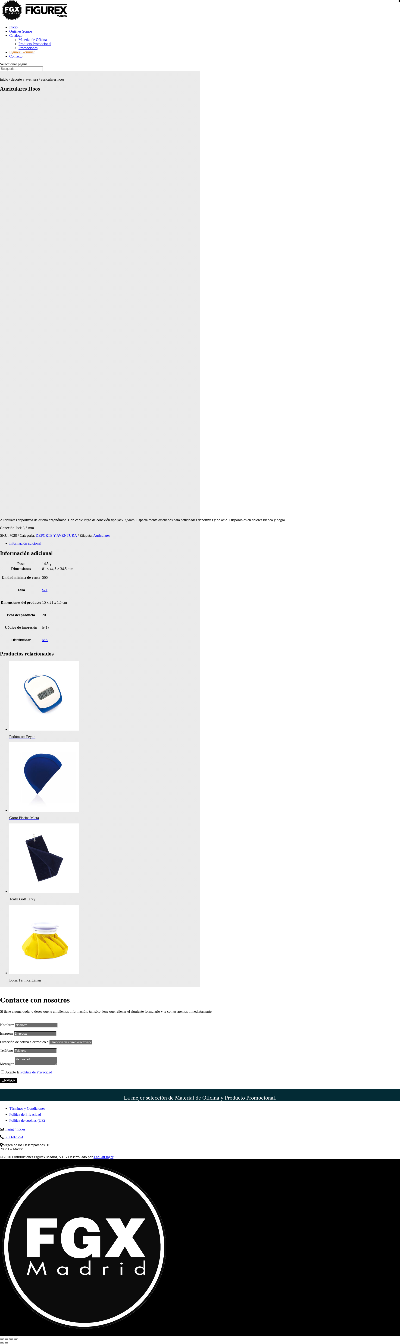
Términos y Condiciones (27, 1108)
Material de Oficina (33, 40)
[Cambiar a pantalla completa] (6, 1339)
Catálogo (15, 35)
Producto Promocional (35, 44)
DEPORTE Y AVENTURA (24, 79)
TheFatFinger (103, 1157)
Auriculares (101, 535)
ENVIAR (8, 1080)
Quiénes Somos (20, 31)
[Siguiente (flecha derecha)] (6, 1343)
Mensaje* (7, 1064)
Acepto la (28, 1072)
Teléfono (6, 1050)
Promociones (28, 48)
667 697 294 (13, 1137)
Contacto (15, 56)
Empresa (6, 1033)
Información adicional (25, 543)
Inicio (13, 27)
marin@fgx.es (14, 1129)
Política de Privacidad (36, 1072)
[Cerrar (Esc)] (16, 1339)
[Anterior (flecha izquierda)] (2, 1343)
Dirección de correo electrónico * (24, 1042)
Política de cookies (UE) (27, 1120)
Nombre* (7, 1025)
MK (45, 640)
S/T (44, 590)
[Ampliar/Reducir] (2, 1339)
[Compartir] (11, 1339)
